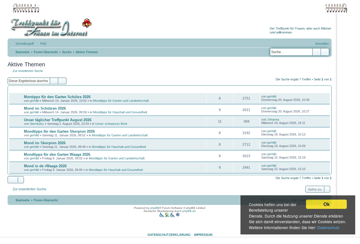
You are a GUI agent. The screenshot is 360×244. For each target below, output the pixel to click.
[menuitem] (40, 43)
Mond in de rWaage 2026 (45, 166)
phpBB (154, 207)
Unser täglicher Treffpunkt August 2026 (57, 120)
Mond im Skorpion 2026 (45, 143)
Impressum (203, 234)
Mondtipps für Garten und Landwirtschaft (121, 100)
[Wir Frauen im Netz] (50, 27)
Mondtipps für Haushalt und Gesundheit (120, 112)
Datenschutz (328, 227)
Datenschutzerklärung (169, 234)
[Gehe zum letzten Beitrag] (279, 96)
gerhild (34, 100)
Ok (326, 204)
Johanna (273, 119)
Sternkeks (37, 123)
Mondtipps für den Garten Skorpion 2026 (59, 131)
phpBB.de (189, 211)
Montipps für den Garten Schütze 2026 (57, 97)
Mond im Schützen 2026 (45, 108)
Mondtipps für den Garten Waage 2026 (57, 154)
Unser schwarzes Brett (111, 123)
